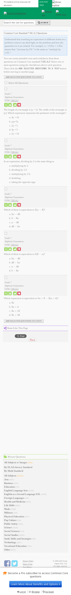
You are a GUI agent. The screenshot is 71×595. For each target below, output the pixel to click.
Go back (49, 591)
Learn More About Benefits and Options (35, 584)
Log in (23, 591)
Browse (36, 591)
